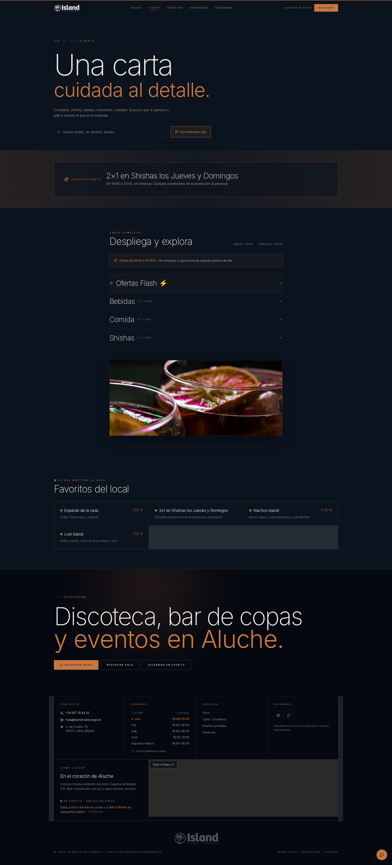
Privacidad (311, 852)
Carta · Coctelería (214, 719)
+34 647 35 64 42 (298, 7)
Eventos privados (214, 726)
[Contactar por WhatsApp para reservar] (381, 854)
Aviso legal (287, 852)
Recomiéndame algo (193, 132)
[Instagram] (278, 715)
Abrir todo (243, 244)
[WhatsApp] (288, 715)
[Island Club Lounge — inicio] (66, 8)
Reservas (209, 732)
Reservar (326, 8)
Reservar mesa (78, 664)
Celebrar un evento (166, 664)
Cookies (331, 852)
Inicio (206, 712)
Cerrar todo (271, 244)
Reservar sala (120, 664)
